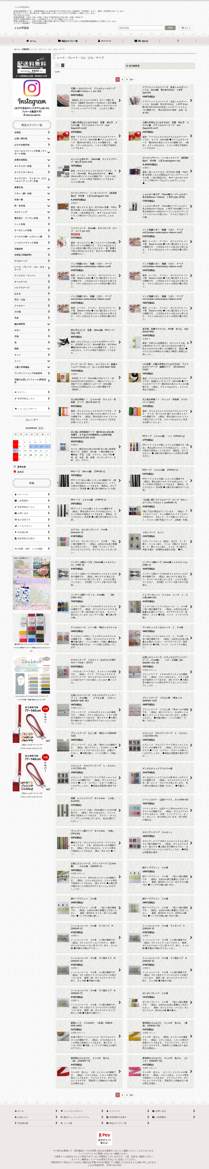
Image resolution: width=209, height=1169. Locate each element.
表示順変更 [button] (134, 65)
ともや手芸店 (21, 27)
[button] (178, 41)
